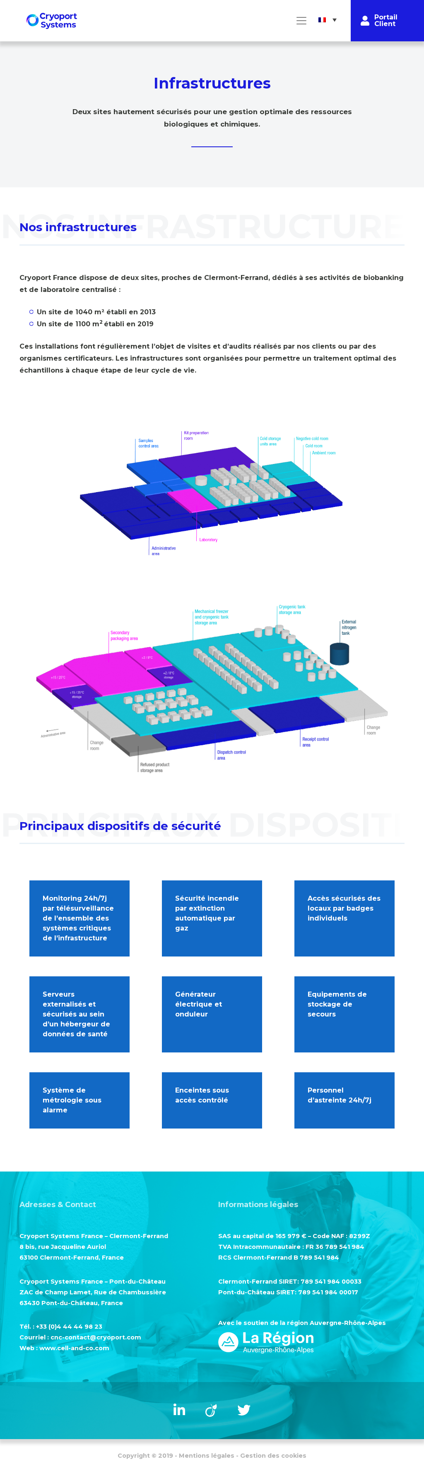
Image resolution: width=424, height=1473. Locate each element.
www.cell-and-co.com (74, 1348)
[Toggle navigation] (301, 20)
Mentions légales (206, 1455)
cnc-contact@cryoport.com (96, 1337)
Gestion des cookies (273, 1455)
